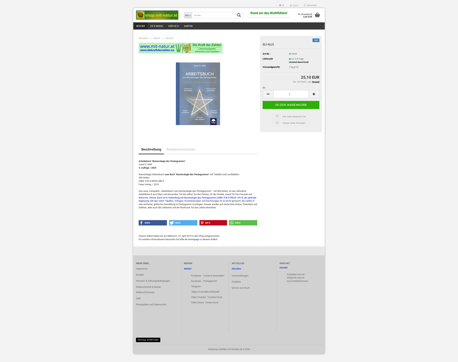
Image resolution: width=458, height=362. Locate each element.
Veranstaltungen (240, 275)
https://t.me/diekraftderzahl (206, 291)
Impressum (142, 268)
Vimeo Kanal (212, 302)
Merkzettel (311, 5)
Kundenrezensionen (181, 149)
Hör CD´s (173, 26)
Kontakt (140, 274)
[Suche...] (238, 15)
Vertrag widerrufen (148, 340)
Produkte (236, 281)
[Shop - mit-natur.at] (157, 15)
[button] (281, 5)
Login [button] (295, 5)
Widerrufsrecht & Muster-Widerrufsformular (149, 290)
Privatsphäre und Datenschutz (151, 304)
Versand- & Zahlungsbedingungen (153, 281)
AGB (138, 298)
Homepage (193, 239)
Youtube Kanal (215, 297)
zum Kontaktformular (297, 281)
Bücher (140, 26)
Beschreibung (151, 149)
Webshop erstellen (217, 349)
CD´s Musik (156, 26)
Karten (188, 26)
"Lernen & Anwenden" (213, 275)
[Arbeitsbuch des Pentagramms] (198, 93)
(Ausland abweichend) (299, 62)
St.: (264, 87)
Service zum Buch (241, 287)
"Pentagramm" (210, 281)
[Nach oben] (448, 357)
